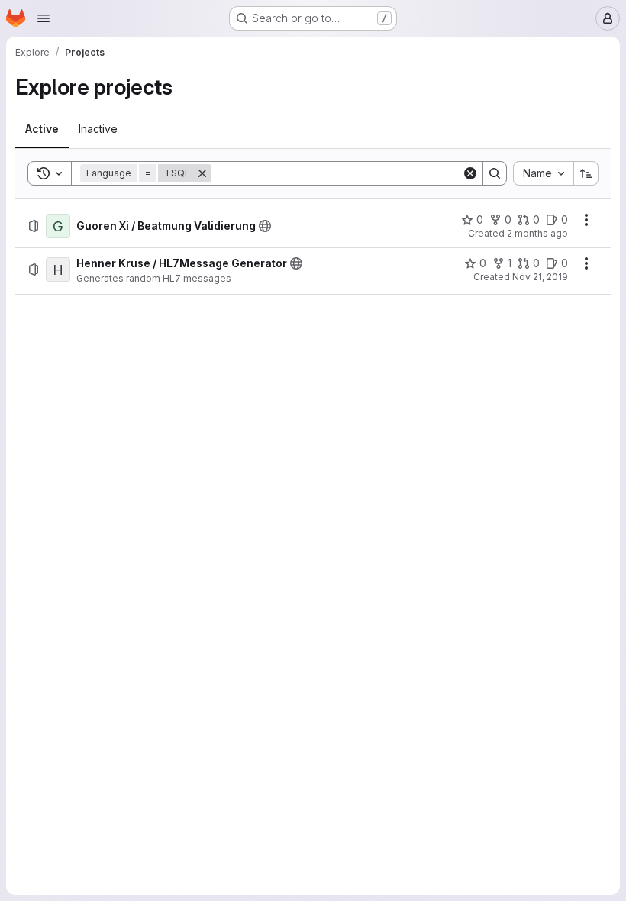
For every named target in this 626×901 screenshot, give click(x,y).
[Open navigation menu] (43, 18)
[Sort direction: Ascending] (586, 173)
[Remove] (202, 173)
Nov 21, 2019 (540, 277)
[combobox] (543, 173)
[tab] (42, 129)
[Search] (494, 173)
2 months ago (537, 233)
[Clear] (470, 173)
